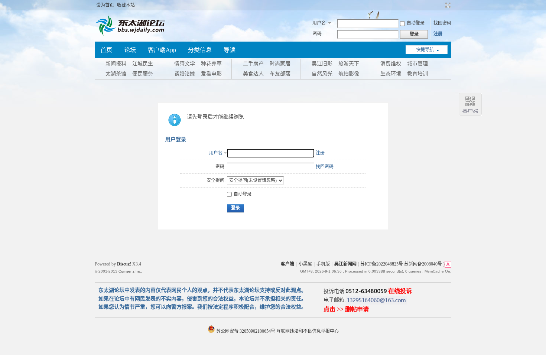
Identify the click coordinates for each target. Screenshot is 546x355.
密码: (220, 166)
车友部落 (280, 73)
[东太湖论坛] (132, 35)
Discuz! (124, 264)
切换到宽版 (447, 5)
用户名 (319, 23)
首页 (106, 50)
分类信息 (200, 50)
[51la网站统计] (448, 264)
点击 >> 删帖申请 (346, 309)
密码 (317, 33)
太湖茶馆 (115, 73)
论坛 (130, 50)
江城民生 (142, 63)
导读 (229, 50)
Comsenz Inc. (130, 271)
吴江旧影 (322, 63)
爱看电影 (211, 73)
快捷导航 (425, 49)
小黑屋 (305, 264)
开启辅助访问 (441, 5)
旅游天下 (348, 63)
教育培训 (417, 73)
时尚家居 (280, 63)
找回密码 (442, 23)
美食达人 (253, 73)
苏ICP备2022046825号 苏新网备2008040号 (401, 264)
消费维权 (390, 63)
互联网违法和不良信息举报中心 (307, 331)
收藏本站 (126, 5)
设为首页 (105, 5)
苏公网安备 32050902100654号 (245, 331)
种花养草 (211, 63)
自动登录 (416, 23)
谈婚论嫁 (184, 73)
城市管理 (417, 63)
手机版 (323, 264)
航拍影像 (348, 73)
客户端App (162, 50)
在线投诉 (400, 291)
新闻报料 (115, 63)
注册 (437, 33)
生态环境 (390, 73)
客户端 (287, 264)
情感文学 (184, 63)
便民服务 (142, 73)
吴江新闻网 (345, 264)
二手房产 (253, 63)
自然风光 (322, 73)
